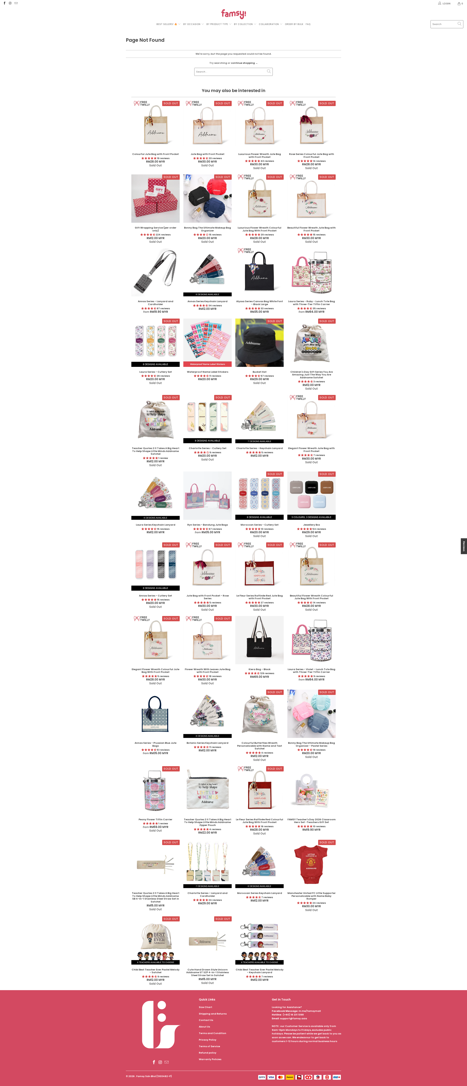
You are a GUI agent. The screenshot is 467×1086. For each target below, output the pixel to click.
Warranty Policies (210, 1059)
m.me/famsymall (310, 1011)
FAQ (308, 24)
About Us (204, 1026)
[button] (149, 158)
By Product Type (217, 24)
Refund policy (207, 1052)
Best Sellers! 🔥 (167, 24)
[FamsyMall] (233, 14)
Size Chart (205, 1007)
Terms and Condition (212, 1033)
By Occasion (191, 24)
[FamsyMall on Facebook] (4, 3)
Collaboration (269, 24)
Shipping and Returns (213, 1013)
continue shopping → (244, 63)
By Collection (243, 24)
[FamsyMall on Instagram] (10, 3)
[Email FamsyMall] (16, 3)
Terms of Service (209, 1046)
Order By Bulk (294, 24)
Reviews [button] (464, 546)
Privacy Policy (207, 1040)
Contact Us (206, 1020)
